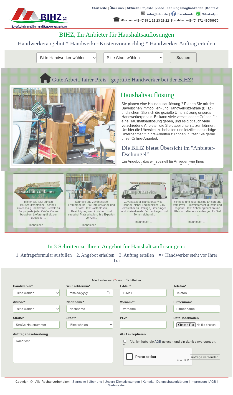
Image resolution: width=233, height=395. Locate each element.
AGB (157, 341)
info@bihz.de (157, 14)
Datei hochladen (186, 318)
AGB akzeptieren (133, 334)
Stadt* (71, 318)
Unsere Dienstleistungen (122, 381)
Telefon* (179, 286)
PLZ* (123, 318)
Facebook (185, 14)
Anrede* (19, 302)
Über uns (117, 8)
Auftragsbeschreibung (30, 334)
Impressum (199, 381)
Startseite (99, 8)
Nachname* (75, 302)
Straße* (18, 318)
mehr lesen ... (37, 225)
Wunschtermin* (78, 286)
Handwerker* (23, 286)
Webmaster (116, 385)
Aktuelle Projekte (140, 8)
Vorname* (127, 302)
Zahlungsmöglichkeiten (185, 8)
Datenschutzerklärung (172, 381)
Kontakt (212, 8)
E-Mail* (125, 286)
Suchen (183, 57)
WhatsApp (210, 14)
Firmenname (182, 302)
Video (159, 8)
